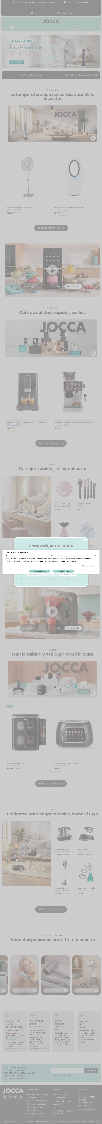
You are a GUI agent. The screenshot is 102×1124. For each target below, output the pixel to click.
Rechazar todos (39, 571)
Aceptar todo (63, 571)
